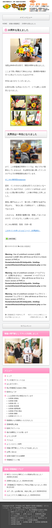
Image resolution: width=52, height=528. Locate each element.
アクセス (10, 440)
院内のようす (12, 392)
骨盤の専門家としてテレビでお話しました (22, 448)
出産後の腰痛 (12, 413)
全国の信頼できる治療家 (16, 456)
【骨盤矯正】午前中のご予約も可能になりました (25, 485)
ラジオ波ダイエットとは (16, 380)
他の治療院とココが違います (17, 432)
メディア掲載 (15, 514)
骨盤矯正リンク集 (13, 460)
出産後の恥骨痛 (13, 406)
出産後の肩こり (13, 403)
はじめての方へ (12, 384)
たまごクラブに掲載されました (18, 495)
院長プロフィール (13, 428)
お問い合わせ (12, 452)
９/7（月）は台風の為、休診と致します (21, 491)
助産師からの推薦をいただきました (20, 420)
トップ (9, 376)
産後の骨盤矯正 (25, 246)
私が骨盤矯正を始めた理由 (16, 388)
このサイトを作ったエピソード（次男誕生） (23, 231)
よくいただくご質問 (14, 444)
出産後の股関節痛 (14, 408)
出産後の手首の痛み (15, 411)
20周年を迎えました (14, 481)
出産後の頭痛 (12, 401)
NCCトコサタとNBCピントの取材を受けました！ (25, 474)
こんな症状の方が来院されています (20, 396)
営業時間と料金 (12, 424)
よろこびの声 (12, 436)
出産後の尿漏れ (13, 398)
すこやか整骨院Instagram (15, 180)
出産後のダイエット (15, 416)
